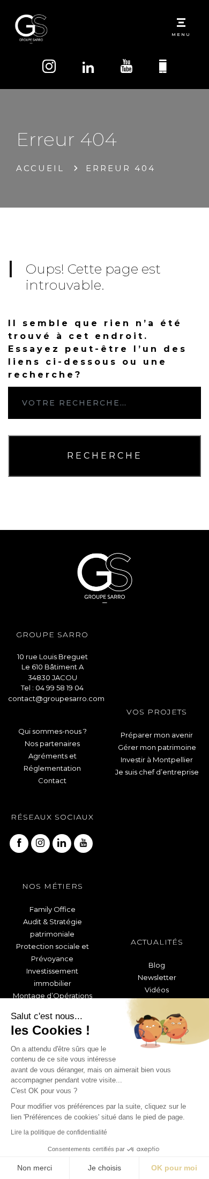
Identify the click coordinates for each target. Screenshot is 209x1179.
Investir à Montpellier (157, 759)
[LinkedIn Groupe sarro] (88, 68)
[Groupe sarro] (62, 843)
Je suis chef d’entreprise (157, 772)
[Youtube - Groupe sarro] (83, 843)
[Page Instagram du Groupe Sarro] (40, 843)
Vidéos (157, 989)
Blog (156, 965)
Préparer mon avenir (157, 735)
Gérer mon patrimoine (157, 747)
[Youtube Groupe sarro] (126, 67)
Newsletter (157, 977)
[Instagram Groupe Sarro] (49, 67)
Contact (52, 780)
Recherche (105, 456)
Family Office (52, 909)
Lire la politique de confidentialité (59, 1132)
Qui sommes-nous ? (52, 731)
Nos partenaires (52, 743)
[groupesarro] (19, 843)
